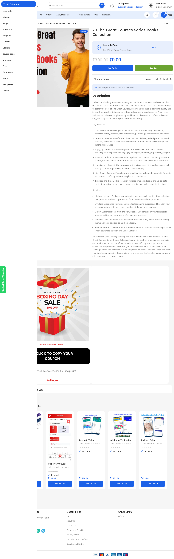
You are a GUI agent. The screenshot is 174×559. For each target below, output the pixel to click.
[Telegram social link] (170, 79)
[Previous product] (164, 23)
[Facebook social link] (153, 79)
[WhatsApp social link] (167, 79)
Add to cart (113, 68)
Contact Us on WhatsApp (3, 279)
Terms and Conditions (76, 530)
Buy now (153, 68)
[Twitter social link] (157, 79)
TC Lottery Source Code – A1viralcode (58, 465)
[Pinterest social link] (160, 79)
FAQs (69, 516)
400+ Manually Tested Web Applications (41, 549)
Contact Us (71, 525)
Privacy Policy (73, 534)
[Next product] (170, 23)
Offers (121, 516)
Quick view (39, 418)
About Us (71, 521)
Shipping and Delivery (76, 544)
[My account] (147, 15)
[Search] (102, 5)
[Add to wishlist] (39, 424)
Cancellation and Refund (77, 539)
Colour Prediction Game (58, 467)
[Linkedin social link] (164, 79)
